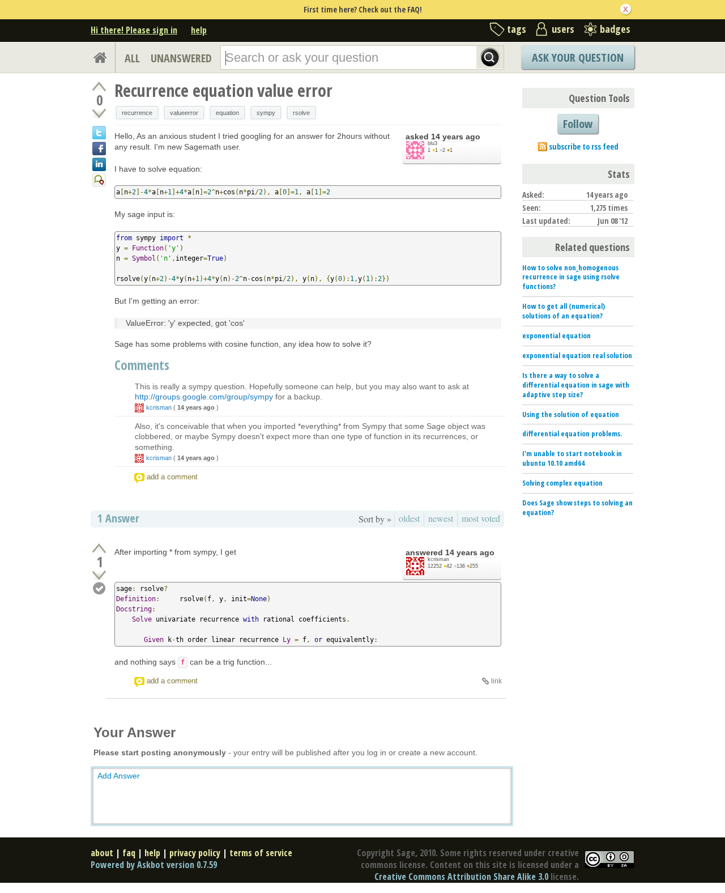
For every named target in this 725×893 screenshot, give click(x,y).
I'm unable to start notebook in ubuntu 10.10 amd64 (572, 458)
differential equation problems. (572, 433)
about (102, 853)
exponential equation (556, 335)
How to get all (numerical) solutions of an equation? (563, 311)
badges (615, 29)
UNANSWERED (181, 58)
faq (128, 853)
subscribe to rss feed (584, 146)
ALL (132, 58)
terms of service (260, 853)
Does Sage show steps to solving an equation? (577, 507)
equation (227, 112)
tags (516, 29)
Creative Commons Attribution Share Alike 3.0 (461, 876)
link (496, 681)
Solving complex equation (562, 483)
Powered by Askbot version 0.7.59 (154, 864)
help (199, 30)
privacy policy (194, 853)
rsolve (301, 112)
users (563, 29)
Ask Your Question (578, 57)
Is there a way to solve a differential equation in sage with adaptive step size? (575, 384)
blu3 (432, 143)
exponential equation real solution (577, 355)
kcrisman (159, 407)
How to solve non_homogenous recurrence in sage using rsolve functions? (571, 277)
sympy (266, 112)
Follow (577, 123)
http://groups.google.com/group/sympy (204, 396)
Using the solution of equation (570, 414)
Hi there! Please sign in (134, 30)
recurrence (137, 112)
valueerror (184, 112)
